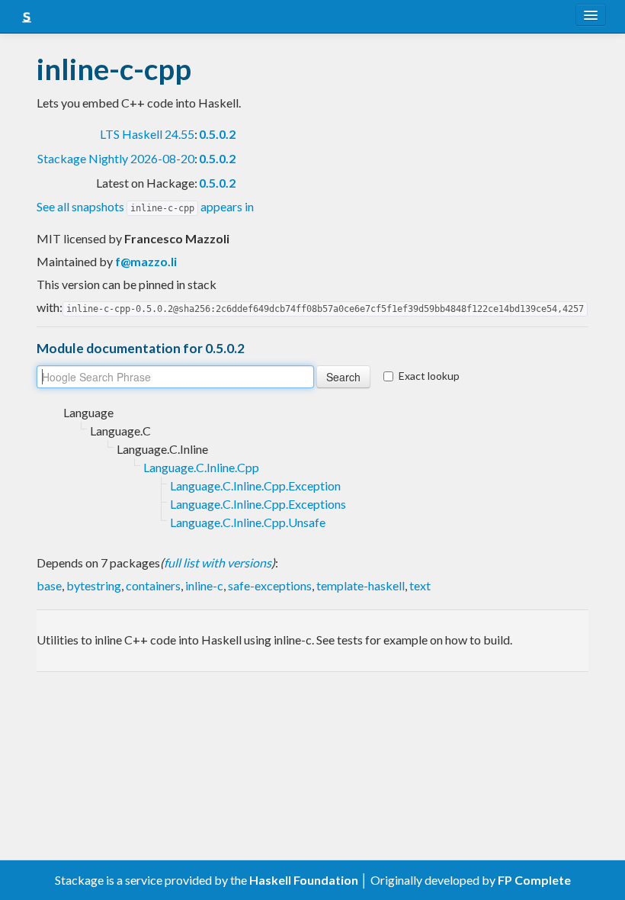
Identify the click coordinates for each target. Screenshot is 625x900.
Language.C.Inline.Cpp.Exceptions (258, 504)
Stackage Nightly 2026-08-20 (115, 158)
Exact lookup (429, 375)
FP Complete (534, 880)
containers (153, 585)
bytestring (93, 585)
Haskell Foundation (303, 880)
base (49, 585)
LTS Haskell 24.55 (147, 134)
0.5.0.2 (217, 134)
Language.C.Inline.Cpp (201, 467)
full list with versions (217, 562)
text (420, 585)
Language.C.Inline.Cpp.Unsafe (247, 522)
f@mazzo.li (146, 261)
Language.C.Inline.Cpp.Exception (255, 485)
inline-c (204, 585)
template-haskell (360, 585)
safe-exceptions (270, 585)
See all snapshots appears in (145, 206)
